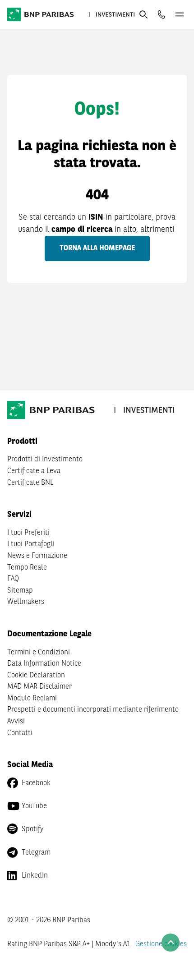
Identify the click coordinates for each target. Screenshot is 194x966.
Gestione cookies (161, 944)
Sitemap (20, 590)
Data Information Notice (44, 663)
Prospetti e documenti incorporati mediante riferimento (93, 709)
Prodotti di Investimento (45, 459)
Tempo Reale (27, 567)
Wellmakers (25, 602)
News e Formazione (37, 556)
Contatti (19, 733)
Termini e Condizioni (38, 652)
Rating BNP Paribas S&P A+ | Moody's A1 (68, 944)
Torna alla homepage (97, 248)
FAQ (13, 579)
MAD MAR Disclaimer (39, 686)
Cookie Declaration (36, 675)
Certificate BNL (30, 483)
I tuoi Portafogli (31, 544)
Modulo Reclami (32, 698)
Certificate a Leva (33, 471)
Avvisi (16, 721)
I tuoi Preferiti (28, 533)
